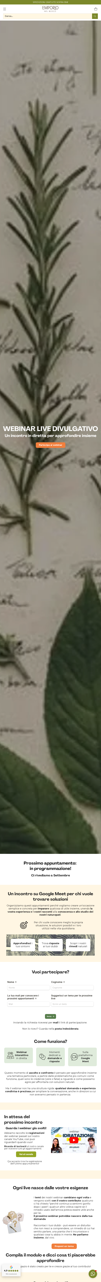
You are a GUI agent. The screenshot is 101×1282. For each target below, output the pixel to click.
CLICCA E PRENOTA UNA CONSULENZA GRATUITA (50, 2)
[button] (93, 1274)
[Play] (73, 1140)
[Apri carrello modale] (95, 9)
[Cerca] (95, 16)
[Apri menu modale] (4, 9)
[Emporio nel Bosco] (50, 9)
